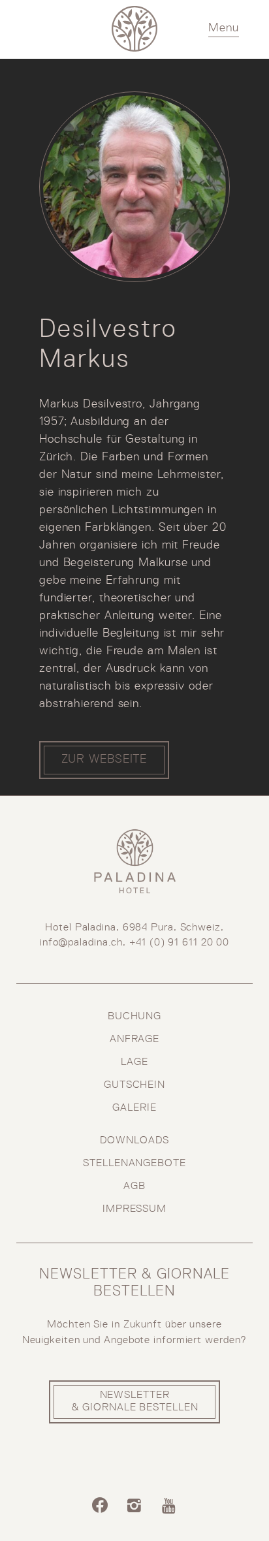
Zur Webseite (104, 759)
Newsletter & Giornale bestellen (134, 1401)
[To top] (240, 1506)
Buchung (134, 1016)
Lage (134, 1062)
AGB (134, 1186)
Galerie (134, 1108)
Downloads (134, 1140)
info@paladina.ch (81, 942)
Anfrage (134, 1039)
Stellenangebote (134, 1163)
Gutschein (134, 1085)
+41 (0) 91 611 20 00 (179, 942)
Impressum (134, 1209)
